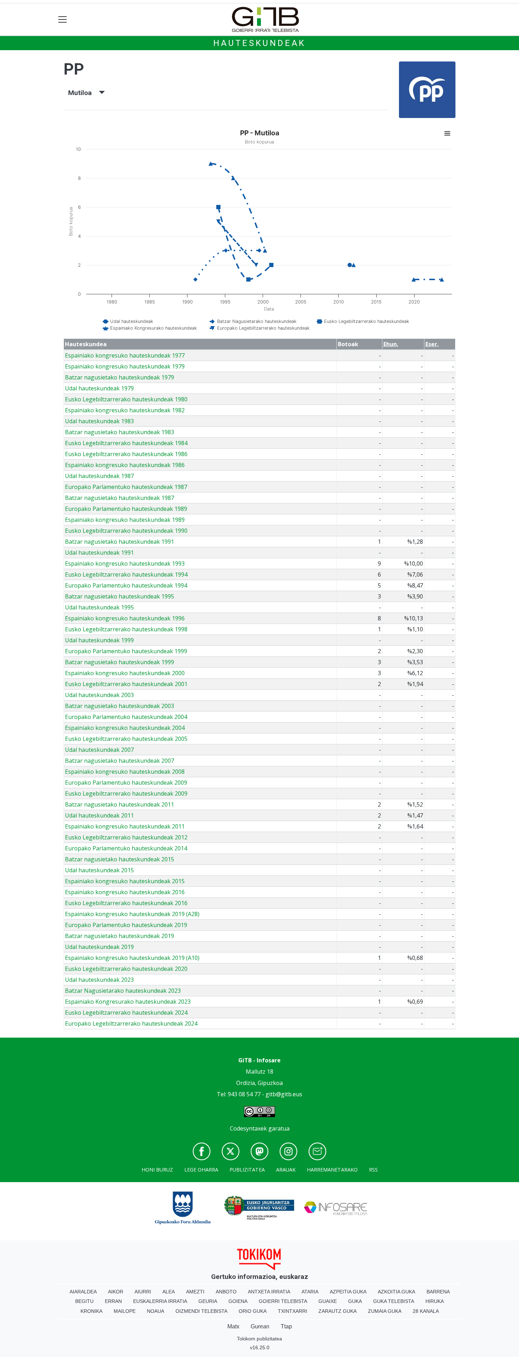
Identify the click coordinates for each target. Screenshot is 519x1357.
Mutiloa (83, 93)
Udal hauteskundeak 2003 (99, 695)
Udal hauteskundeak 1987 (99, 476)
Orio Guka (253, 1311)
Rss (373, 1169)
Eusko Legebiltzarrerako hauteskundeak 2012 (126, 837)
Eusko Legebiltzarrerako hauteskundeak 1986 (126, 454)
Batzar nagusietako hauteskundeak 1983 (119, 432)
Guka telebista (393, 1301)
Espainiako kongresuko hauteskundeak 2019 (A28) (132, 914)
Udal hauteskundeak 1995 (99, 607)
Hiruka (434, 1301)
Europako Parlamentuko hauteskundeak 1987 (126, 487)
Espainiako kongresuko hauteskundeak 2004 (125, 728)
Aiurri (143, 1291)
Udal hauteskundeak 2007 (99, 750)
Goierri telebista (283, 1301)
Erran (113, 1301)
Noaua (155, 1311)
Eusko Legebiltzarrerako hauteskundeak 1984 (126, 443)
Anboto (226, 1291)
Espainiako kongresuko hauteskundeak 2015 (125, 881)
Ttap (286, 1326)
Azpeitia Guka (348, 1291)
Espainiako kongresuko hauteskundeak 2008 (125, 771)
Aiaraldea (83, 1291)
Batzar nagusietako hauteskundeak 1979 (119, 377)
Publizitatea (247, 1169)
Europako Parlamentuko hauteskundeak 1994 (126, 585)
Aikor (115, 1291)
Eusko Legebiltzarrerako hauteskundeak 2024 (126, 1012)
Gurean (260, 1326)
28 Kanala (426, 1311)
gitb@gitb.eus (284, 1094)
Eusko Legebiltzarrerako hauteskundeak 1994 (126, 574)
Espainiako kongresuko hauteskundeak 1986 (125, 465)
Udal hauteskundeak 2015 (99, 870)
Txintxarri (292, 1311)
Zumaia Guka (384, 1311)
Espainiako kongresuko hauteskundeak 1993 (125, 563)
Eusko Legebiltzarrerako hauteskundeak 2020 (126, 969)
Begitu (84, 1301)
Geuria (207, 1301)
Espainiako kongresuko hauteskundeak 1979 (125, 366)
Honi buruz (157, 1169)
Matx (233, 1326)
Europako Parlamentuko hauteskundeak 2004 (126, 717)
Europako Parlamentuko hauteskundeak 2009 (126, 782)
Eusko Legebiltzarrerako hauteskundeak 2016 (126, 903)
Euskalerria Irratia (160, 1301)
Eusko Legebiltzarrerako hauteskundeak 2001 (126, 684)
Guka (355, 1301)
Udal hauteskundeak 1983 (99, 421)
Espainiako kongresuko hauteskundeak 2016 (125, 892)
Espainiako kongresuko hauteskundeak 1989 (125, 520)
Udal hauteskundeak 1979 (99, 388)
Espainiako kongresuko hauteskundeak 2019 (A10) (132, 958)
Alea (168, 1291)
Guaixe (327, 1301)
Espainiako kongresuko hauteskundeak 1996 (125, 618)
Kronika (91, 1311)
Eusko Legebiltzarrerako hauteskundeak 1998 (126, 629)
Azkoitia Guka (396, 1291)
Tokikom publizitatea (259, 1338)
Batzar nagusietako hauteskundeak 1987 (119, 498)
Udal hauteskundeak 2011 (99, 815)
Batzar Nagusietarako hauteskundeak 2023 (123, 991)
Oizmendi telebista (201, 1311)
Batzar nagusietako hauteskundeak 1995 (119, 596)
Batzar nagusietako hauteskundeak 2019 (119, 936)
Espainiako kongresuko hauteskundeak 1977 (125, 355)
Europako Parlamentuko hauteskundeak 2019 (126, 925)
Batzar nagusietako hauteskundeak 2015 (119, 859)
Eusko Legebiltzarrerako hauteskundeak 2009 (126, 793)
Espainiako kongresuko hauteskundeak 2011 (125, 826)
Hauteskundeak (259, 43)
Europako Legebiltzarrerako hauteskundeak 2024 (131, 1023)
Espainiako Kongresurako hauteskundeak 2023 (128, 1001)
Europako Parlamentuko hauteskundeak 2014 (126, 848)
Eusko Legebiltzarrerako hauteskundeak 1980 (126, 399)
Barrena (438, 1291)
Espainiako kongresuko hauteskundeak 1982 (125, 410)
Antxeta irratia (269, 1291)
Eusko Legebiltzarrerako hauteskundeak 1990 (126, 531)
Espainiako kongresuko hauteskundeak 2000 (125, 673)
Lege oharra (201, 1169)
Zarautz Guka (337, 1311)
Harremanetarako (332, 1169)
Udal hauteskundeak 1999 (99, 640)
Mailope (125, 1311)
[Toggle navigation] (62, 19)
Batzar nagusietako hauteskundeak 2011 (119, 804)
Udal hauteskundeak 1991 (99, 552)
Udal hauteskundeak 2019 (99, 947)
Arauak (286, 1169)
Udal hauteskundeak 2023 (99, 980)
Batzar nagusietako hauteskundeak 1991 (119, 541)
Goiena (237, 1301)
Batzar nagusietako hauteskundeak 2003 (119, 706)
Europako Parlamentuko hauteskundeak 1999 (126, 651)
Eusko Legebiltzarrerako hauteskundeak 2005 (126, 739)
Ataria (310, 1291)
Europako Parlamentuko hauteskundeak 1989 (126, 509)
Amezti (195, 1291)
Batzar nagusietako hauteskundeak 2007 (119, 761)
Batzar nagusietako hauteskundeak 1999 (119, 662)
